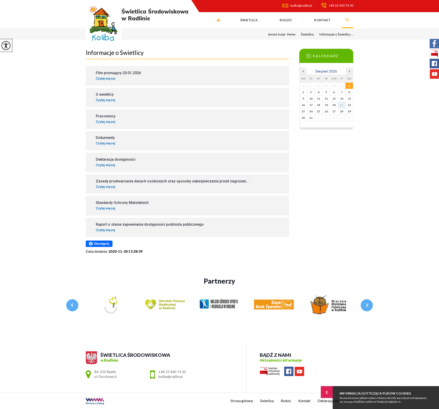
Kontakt (322, 20)
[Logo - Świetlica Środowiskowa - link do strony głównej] (137, 25)
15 (349, 98)
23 (303, 111)
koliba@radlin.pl (301, 5)
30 (303, 117)
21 (341, 105)
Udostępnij (101, 243)
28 (341, 111)
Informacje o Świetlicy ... (334, 34)
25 (318, 111)
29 (349, 111)
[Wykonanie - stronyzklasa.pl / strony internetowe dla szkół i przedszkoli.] (95, 402)
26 (326, 111)
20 (334, 105)
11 (318, 98)
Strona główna (218, 20)
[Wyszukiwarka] (347, 20)
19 (326, 105)
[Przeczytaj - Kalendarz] (333, 57)
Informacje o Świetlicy (115, 52)
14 (341, 98)
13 (334, 98)
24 (311, 111)
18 (318, 105)
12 (326, 98)
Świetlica (249, 20)
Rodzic (286, 20)
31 (311, 117)
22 (349, 105)
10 (311, 98)
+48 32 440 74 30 (341, 5)
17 (311, 105)
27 (334, 111)
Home (291, 34)
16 (303, 105)
